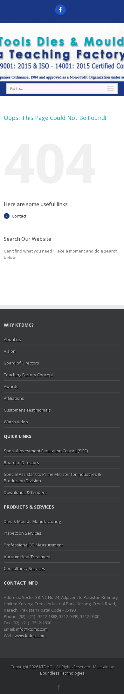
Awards (11, 386)
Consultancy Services (24, 568)
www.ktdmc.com (30, 635)
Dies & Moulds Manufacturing (32, 521)
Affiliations (14, 398)
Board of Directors (21, 363)
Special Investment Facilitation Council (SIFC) (46, 451)
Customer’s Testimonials (27, 410)
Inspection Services (22, 533)
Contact (19, 216)
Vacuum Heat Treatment (27, 556)
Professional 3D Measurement (33, 545)
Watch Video (16, 422)
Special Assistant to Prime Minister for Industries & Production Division (52, 477)
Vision (10, 351)
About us (12, 339)
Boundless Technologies (62, 673)
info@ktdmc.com (32, 629)
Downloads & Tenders (25, 492)
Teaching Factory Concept (28, 375)
